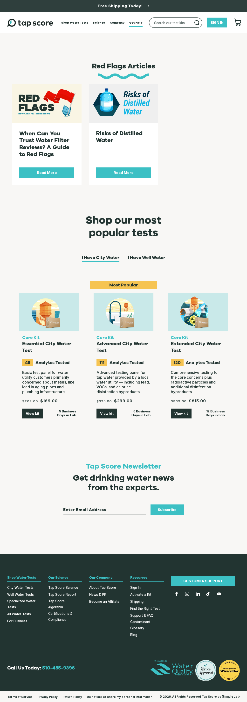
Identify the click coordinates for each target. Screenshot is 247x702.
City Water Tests (20, 587)
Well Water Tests (20, 594)
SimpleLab (231, 696)
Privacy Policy (47, 697)
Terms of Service (20, 697)
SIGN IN (217, 22)
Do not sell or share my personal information (119, 697)
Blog (133, 635)
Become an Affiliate (104, 601)
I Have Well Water (146, 257)
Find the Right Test (145, 608)
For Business (17, 621)
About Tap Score (102, 587)
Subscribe (167, 509)
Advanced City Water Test (122, 347)
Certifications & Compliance (60, 616)
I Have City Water (100, 257)
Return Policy (72, 697)
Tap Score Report (62, 594)
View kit (32, 413)
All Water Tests (19, 614)
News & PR (97, 594)
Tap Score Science (63, 587)
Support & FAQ (141, 615)
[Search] (196, 22)
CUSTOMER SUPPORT (203, 581)
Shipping (137, 601)
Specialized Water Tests (21, 604)
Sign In (135, 587)
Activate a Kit (140, 594)
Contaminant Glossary (140, 625)
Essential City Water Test (46, 347)
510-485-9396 (58, 668)
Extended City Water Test (196, 347)
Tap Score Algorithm (56, 604)
